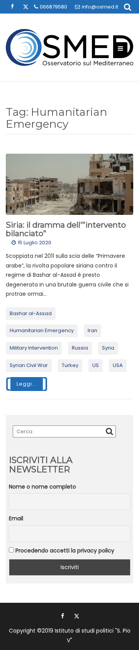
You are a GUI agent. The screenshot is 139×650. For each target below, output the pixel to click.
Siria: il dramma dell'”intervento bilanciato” (66, 229)
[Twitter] (76, 616)
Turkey (70, 365)
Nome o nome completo (42, 487)
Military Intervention (34, 348)
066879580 (53, 6)
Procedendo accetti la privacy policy (64, 550)
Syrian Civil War (29, 365)
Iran (92, 330)
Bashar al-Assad (31, 313)
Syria (108, 348)
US (95, 365)
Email (16, 518)
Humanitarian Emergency (42, 330)
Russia (80, 348)
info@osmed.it (100, 6)
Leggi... (27, 384)
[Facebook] (62, 616)
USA (118, 365)
